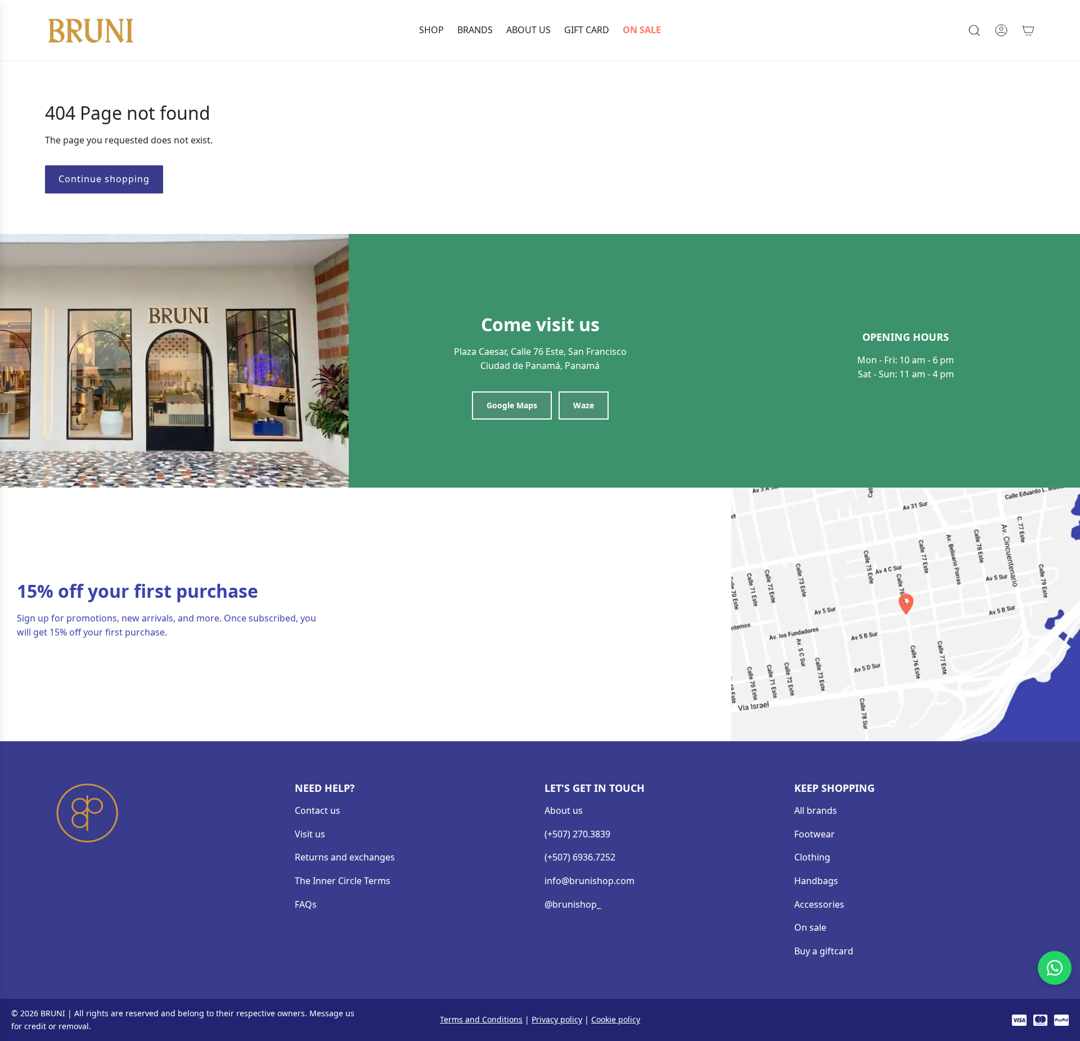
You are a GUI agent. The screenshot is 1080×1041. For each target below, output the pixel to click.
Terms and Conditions (481, 1019)
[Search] (974, 30)
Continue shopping (104, 179)
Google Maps (512, 405)
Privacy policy (557, 1019)
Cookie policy (615, 1019)
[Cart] (1028, 30)
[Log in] (1001, 30)
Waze (583, 405)
